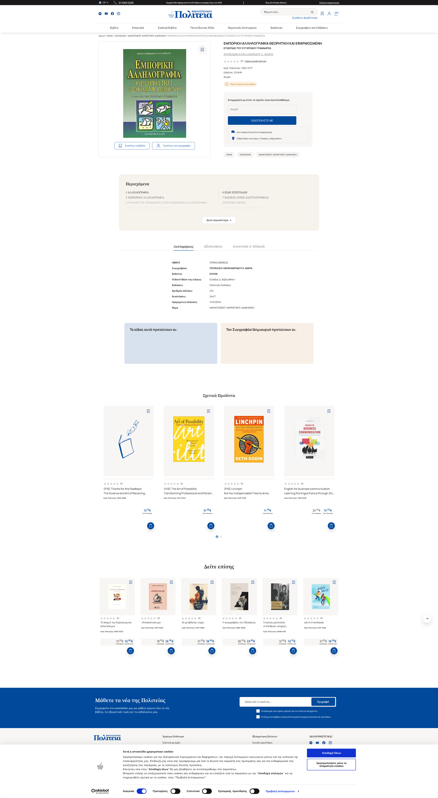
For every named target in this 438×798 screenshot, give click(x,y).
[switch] (175, 791)
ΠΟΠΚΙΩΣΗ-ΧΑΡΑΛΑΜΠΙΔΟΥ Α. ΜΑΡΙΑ (248, 54)
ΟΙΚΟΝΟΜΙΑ (120, 35)
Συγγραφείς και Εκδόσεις (312, 28)
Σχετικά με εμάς (171, 742)
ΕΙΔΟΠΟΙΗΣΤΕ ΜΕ (262, 120)
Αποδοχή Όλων (331, 753)
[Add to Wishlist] (202, 50)
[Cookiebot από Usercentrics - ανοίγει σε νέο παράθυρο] (100, 791)
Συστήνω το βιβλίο (135, 145)
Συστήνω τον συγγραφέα (176, 145)
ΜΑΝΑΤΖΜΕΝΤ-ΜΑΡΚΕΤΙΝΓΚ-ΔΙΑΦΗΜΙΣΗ (147, 35)
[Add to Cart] (150, 525)
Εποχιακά (138, 28)
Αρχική (102, 35)
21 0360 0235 (126, 2)
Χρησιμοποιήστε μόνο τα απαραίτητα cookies (331, 764)
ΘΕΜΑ (110, 35)
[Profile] (329, 14)
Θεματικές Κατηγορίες (242, 28)
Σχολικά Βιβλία (167, 28)
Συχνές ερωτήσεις (262, 742)
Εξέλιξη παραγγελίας (329, 2)
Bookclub (276, 28)
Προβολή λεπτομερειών (280, 791)
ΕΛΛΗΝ (238, 72)
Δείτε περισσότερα (219, 220)
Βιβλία (114, 28)
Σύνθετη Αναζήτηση (305, 18)
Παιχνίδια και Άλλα (202, 28)
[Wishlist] (322, 14)
